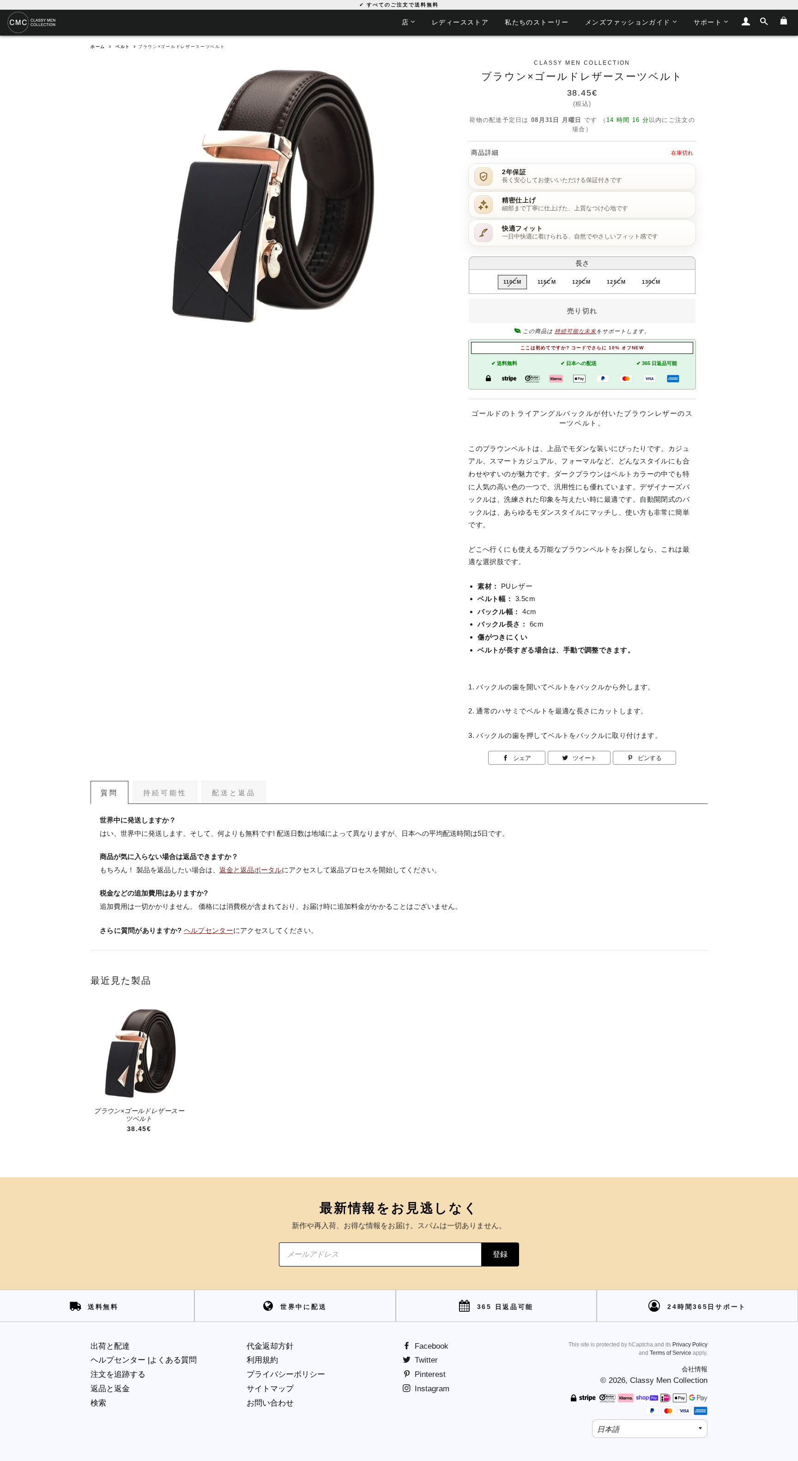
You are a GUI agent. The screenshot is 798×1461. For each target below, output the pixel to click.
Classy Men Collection (668, 1380)
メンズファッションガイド (628, 22)
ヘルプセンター (208, 930)
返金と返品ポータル (250, 870)
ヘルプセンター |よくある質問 (144, 1360)
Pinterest (429, 1374)
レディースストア (460, 22)
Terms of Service (670, 1353)
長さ (582, 263)
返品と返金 (110, 1388)
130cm (651, 282)
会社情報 (694, 1369)
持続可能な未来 (576, 331)
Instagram (430, 1388)
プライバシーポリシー (286, 1374)
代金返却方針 (270, 1346)
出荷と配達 (110, 1346)
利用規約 (262, 1360)
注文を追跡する (118, 1374)
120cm (581, 282)
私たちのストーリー (537, 22)
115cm (547, 282)
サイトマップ (270, 1388)
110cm (512, 282)
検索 (98, 1403)
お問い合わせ (270, 1403)
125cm (616, 282)
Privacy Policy (689, 1344)
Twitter (425, 1360)
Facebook (430, 1346)
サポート (708, 22)
